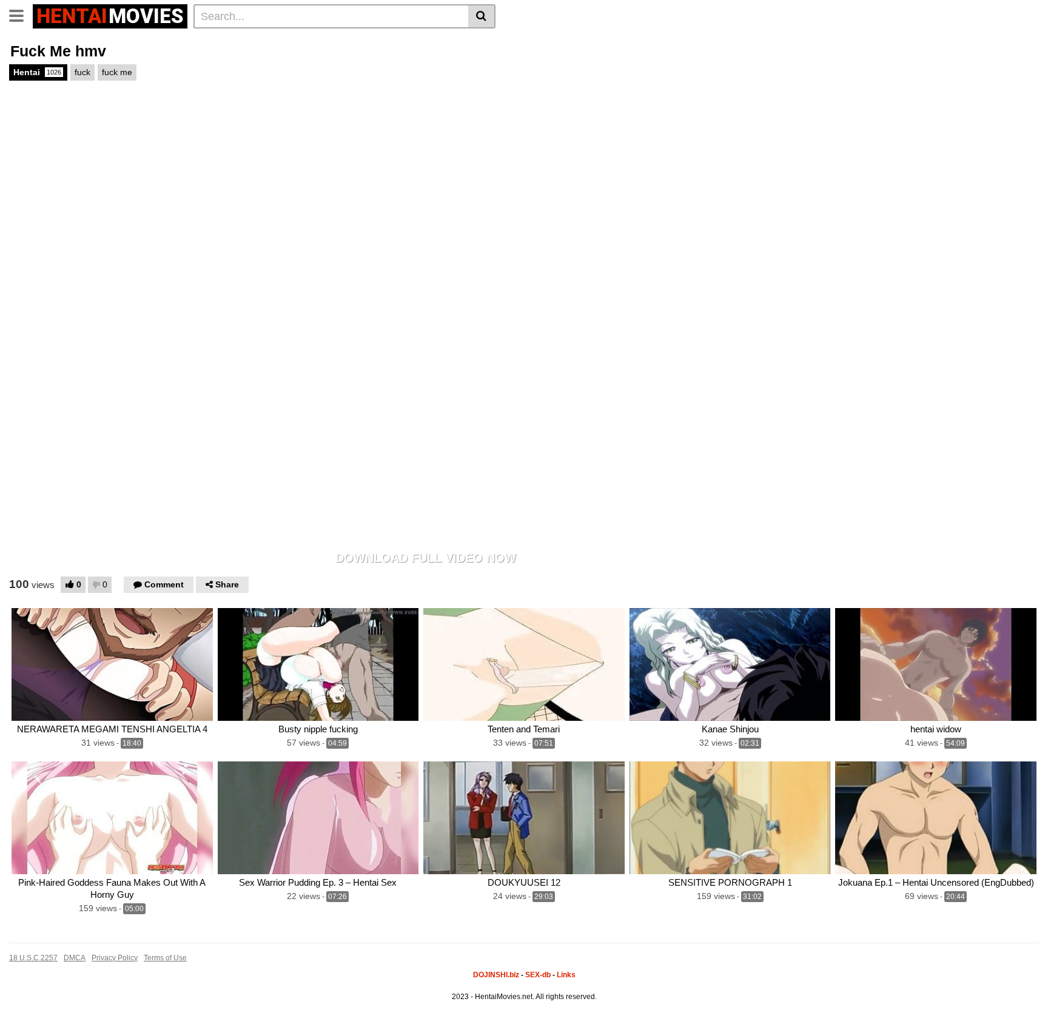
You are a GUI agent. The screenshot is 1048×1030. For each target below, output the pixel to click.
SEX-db (538, 975)
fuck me (117, 72)
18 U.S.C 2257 (33, 958)
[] (481, 16)
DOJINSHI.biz (496, 975)
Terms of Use (165, 958)
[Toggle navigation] (21, 14)
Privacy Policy (115, 958)
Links (566, 975)
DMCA (75, 958)
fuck (82, 72)
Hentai (37, 72)
